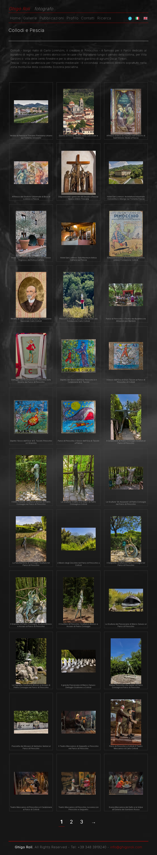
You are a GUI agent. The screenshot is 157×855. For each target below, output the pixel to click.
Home (15, 18)
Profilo (72, 18)
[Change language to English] (145, 18)
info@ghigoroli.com (126, 847)
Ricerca (104, 18)
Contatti (88, 18)
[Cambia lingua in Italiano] (137, 18)
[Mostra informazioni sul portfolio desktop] (130, 18)
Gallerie (30, 18)
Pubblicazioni (51, 18)
